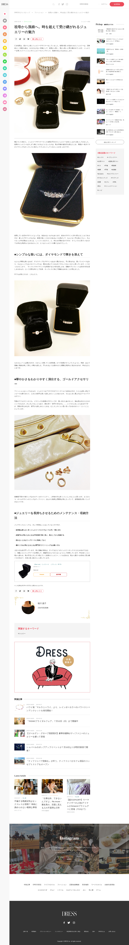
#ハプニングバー (112, 157)
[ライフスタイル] (4, 27)
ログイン (104, 4)
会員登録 (117, 4)
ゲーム (98, 890)
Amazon (42, 574)
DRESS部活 (84, 4)
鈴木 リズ (108, 124)
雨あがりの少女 (110, 64)
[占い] (4, 95)
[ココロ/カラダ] (4, 68)
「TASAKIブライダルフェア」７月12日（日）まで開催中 (52, 721)
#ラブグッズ (114, 178)
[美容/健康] (4, 47)
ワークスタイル (96, 884)
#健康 (99, 169)
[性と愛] (4, 102)
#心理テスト (101, 161)
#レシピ (99, 190)
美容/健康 (85, 884)
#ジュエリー (21, 633)
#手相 (106, 169)
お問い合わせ (112, 931)
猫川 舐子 (42, 603)
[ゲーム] (4, 109)
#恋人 (99, 186)
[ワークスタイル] (4, 54)
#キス (99, 165)
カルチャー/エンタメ (73, 890)
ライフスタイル (54, 795)
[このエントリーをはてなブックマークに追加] (24, 39)
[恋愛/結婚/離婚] (4, 41)
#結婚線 (113, 169)
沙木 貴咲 (109, 33)
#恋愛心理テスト (113, 161)
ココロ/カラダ (42, 890)
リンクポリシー (59, 931)
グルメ (52, 890)
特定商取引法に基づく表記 (73, 931)
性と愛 (24, 798)
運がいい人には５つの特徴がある (114, 79)
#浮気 (114, 182)
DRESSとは (101, 931)
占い (84, 890)
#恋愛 (99, 182)
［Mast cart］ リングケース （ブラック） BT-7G (47, 564)
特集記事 (27, 884)
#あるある (100, 173)
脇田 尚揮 (108, 94)
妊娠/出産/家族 (110, 884)
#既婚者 (113, 165)
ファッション (39, 12)
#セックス (100, 157)
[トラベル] (4, 81)
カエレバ (38, 566)
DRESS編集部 (45, 810)
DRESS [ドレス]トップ (22, 12)
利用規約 (34, 931)
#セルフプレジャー (112, 173)
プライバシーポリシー (45, 931)
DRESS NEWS (30, 704)
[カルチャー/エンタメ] (4, 88)
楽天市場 (58, 574)
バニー (107, 82)
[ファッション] (4, 34)
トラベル (60, 890)
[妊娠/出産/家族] (4, 61)
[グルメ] (4, 75)
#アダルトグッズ (102, 178)
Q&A (93, 931)
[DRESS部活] (4, 20)
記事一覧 (25, 931)
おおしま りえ (17, 810)
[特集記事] (4, 13)
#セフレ (106, 182)
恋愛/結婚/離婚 (74, 884)
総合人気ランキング (110, 142)
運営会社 (86, 931)
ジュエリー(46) (85, 21)
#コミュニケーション (110, 186)
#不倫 (106, 165)
